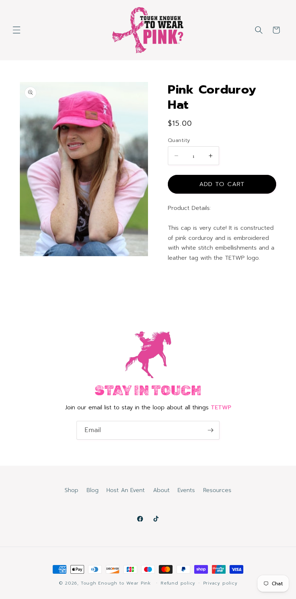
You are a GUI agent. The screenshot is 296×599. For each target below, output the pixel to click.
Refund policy (178, 583)
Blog (93, 490)
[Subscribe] (210, 430)
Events (186, 490)
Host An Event (125, 490)
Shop (71, 490)
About (161, 490)
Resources (217, 490)
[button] (16, 30)
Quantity (179, 140)
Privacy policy (220, 583)
